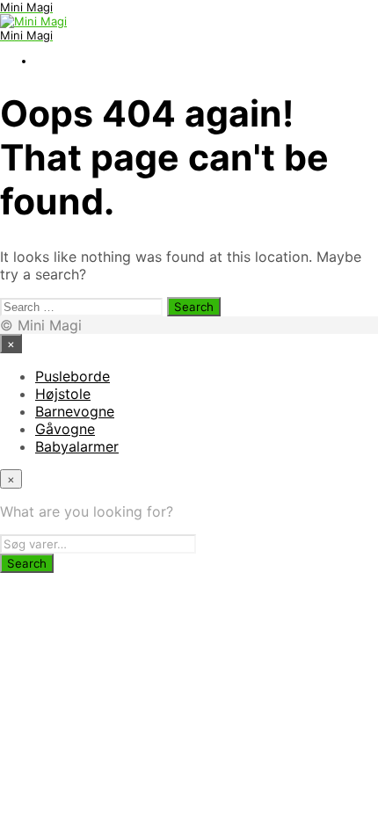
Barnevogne (74, 411)
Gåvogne (65, 429)
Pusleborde (72, 376)
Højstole (63, 393)
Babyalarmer (77, 446)
